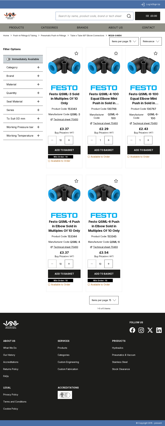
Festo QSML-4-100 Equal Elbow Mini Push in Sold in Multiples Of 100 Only (104, 98)
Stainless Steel (120, 362)
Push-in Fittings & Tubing (25, 35)
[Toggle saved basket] (76, 53)
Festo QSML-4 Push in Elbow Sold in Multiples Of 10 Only (64, 226)
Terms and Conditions (14, 401)
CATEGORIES (49, 27)
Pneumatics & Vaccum (123, 355)
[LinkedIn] (159, 330)
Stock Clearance (121, 369)
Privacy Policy (10, 394)
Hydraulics (117, 347)
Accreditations (10, 362)
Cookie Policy (10, 408)
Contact (148, 27)
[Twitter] (150, 330)
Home (6, 35)
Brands (82, 27)
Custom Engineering (68, 362)
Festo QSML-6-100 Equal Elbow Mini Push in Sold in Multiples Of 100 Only (143, 98)
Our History (9, 355)
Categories (63, 355)
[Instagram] (141, 330)
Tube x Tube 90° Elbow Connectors (87, 35)
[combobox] (124, 41)
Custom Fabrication (68, 369)
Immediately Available (25, 59)
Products (16, 27)
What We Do (10, 347)
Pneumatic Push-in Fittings (53, 35)
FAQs (6, 376)
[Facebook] (132, 330)
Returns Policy (10, 369)
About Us (115, 27)
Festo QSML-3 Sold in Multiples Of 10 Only (64, 98)
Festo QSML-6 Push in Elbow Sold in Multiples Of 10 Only (104, 226)
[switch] (8, 59)
